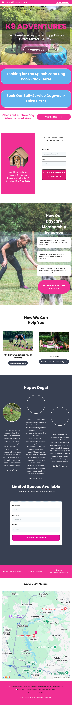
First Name (45, 149)
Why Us (31, 6)
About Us (43, 6)
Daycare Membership (23, 9)
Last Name (15, 515)
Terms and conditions (36, 697)
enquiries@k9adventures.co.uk (15, 2)
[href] (36, 635)
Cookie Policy (48, 697)
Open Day (40, 9)
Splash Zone (54, 9)
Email (44, 159)
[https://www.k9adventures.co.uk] (6, 8)
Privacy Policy (24, 697)
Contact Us (20, 6)
